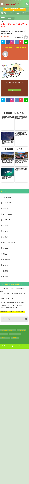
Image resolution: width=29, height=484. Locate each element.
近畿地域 (5, 265)
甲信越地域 (6, 259)
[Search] (26, 319)
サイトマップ (18, 13)
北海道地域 (6, 220)
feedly (15, 90)
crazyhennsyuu (19, 37)
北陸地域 (5, 225)
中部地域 (5, 208)
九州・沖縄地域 (7, 214)
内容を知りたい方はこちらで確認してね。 (12, 311)
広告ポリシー (10, 18)
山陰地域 (5, 237)
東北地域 (5, 254)
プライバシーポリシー (25, 13)
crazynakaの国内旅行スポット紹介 (3, 13)
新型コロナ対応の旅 (9, 242)
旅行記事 (5, 248)
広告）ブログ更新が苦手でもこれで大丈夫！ (14, 9)
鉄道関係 (5, 271)
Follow (14, 85)
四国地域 (5, 231)
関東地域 (5, 276)
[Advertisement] (14, 416)
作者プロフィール (3, 18)
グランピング (7, 202)
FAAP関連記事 (7, 197)
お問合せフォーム (10, 13)
